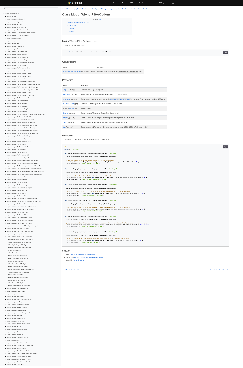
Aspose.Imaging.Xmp (13, 340)
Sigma (65, 118)
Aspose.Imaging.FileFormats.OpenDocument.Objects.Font (24, 168)
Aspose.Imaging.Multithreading (16, 318)
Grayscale (66, 99)
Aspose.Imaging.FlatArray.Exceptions (18, 228)
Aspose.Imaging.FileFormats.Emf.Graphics (20, 136)
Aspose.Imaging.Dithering (14, 38)
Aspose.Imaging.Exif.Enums (15, 46)
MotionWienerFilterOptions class (78, 22)
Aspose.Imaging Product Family (76, 9)
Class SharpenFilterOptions (16, 283)
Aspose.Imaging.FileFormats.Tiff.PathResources (21, 206)
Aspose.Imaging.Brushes (14, 24)
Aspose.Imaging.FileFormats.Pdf (16, 177)
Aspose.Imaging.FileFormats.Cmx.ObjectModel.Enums (23, 84)
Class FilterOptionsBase (15, 261)
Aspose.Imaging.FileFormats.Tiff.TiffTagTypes (20, 209)
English (163, 3)
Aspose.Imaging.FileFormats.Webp (17, 212)
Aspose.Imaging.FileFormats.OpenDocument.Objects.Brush (25, 166)
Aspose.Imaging (11, 16)
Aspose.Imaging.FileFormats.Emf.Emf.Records (21, 122)
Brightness (67, 94)
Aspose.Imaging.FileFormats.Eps (17, 138)
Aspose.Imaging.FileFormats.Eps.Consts (19, 141)
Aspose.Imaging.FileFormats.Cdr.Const (18, 68)
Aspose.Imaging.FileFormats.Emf (17, 111)
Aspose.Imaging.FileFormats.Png (17, 179)
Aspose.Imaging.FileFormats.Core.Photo (19, 92)
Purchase (116, 3)
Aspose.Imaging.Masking (14, 302)
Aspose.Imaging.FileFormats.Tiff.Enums (19, 196)
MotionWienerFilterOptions (72, 71)
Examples (70, 31)
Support (124, 3)
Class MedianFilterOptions (16, 275)
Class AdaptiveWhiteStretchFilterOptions (20, 239)
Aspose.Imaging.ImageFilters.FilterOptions (19, 236)
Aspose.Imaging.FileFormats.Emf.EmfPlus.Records (22, 130)
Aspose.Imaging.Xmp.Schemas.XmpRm (19, 362)
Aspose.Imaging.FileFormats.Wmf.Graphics (20, 220)
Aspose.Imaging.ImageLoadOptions (17, 288)
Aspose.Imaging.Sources (14, 332)
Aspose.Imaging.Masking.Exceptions (18, 304)
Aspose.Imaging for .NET (12, 13)
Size (64, 122)
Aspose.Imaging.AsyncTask (15, 22)
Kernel (71, 108)
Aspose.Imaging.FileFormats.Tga (17, 190)
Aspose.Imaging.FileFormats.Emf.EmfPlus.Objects (22, 128)
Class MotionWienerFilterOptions (18, 277)
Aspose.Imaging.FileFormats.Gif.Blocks (18, 147)
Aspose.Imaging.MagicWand (15, 296)
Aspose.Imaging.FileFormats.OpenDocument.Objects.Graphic (25, 171)
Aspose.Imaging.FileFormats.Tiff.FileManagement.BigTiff (24, 201)
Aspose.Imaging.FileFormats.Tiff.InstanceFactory (21, 204)
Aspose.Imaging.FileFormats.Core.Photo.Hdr (20, 95)
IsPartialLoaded (68, 104)
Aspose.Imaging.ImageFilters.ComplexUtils (20, 231)
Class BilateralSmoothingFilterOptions (19, 247)
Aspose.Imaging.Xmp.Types (15, 364)
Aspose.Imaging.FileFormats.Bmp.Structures (20, 62)
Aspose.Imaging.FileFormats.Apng (17, 51)
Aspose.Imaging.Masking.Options (17, 307)
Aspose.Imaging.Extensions (15, 49)
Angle (65, 90)
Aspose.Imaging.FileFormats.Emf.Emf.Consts (20, 117)
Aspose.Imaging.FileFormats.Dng (17, 106)
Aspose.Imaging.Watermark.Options (17, 337)
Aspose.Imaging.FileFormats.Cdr (17, 65)
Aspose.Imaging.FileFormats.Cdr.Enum (18, 71)
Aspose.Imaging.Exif (13, 43)
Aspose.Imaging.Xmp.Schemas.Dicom (18, 343)
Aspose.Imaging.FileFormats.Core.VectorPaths (21, 98)
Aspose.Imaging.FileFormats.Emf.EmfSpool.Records (22, 133)
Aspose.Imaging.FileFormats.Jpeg (17, 152)
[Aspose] (75, 2)
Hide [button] (100, 19)
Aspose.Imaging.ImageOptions (16, 291)
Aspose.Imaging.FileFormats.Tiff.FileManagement (22, 198)
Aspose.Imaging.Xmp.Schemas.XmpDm (19, 356)
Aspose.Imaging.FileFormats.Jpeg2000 (18, 155)
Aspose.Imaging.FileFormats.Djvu (17, 103)
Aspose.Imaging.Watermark (15, 334)
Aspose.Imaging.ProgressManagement (18, 323)
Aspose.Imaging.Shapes (14, 326)
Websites (133, 3)
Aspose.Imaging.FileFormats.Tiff (16, 193)
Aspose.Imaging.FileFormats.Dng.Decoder (19, 109)
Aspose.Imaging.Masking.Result (16, 310)
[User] (168, 3)
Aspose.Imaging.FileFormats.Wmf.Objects (19, 223)
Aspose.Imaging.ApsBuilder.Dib (16, 19)
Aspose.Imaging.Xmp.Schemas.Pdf (17, 348)
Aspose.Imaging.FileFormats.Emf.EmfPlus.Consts (22, 125)
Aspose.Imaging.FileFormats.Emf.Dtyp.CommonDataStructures (26, 114)
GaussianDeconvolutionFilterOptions (82, 255)
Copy (225, 52)
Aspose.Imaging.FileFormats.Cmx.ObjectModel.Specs (23, 87)
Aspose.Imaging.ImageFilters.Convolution (19, 234)
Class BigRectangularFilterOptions (18, 245)
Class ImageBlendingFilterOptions (18, 272)
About (141, 3)
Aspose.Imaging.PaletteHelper (16, 321)
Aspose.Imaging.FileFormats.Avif (17, 54)
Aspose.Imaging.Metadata (14, 315)
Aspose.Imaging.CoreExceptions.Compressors (21, 30)
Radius (65, 113)
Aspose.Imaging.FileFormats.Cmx (17, 79)
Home (64, 9)
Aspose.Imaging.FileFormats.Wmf (17, 215)
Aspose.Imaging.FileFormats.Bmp (17, 60)
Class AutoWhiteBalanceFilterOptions (19, 242)
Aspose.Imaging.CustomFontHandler (18, 35)
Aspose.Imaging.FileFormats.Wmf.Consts (19, 217)
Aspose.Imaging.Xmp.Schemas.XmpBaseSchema (22, 353)
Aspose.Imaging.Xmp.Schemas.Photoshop (19, 351)
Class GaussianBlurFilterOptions (18, 266)
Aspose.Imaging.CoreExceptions (16, 27)
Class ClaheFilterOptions (15, 253)
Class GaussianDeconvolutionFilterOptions (21, 269)
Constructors (71, 25)
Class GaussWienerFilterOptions (18, 264)
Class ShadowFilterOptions (16, 280)
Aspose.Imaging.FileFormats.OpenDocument (20, 158)
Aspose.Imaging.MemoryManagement (18, 313)
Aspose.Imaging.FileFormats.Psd (17, 182)
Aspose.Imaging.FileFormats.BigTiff (17, 57)
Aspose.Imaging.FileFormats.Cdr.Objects (19, 73)
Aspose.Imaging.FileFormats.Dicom (17, 100)
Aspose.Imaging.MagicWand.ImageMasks (19, 299)
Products (107, 3)
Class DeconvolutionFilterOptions (18, 258)
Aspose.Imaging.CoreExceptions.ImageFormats (21, 32)
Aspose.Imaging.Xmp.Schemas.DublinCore (20, 345)
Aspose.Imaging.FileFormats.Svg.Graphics (19, 187)
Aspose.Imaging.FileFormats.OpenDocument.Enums (22, 160)
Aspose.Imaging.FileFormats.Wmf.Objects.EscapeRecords (24, 226)
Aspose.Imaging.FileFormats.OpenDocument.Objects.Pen (24, 174)
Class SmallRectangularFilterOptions (19, 285)
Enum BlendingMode (14, 250)
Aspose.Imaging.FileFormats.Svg (17, 185)
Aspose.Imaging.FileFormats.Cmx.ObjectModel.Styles (23, 90)
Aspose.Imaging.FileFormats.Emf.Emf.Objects (20, 119)
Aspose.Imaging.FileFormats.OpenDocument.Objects (23, 163)
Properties (70, 28)
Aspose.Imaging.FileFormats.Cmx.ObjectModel (21, 81)
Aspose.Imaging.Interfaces (15, 294)
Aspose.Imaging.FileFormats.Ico (16, 149)
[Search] (173, 3)
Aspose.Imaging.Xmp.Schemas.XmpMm (19, 359)
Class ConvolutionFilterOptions (17, 255)
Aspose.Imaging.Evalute (14, 41)
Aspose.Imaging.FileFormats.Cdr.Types (18, 76)
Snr (64, 127)
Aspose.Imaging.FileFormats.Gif (16, 144)
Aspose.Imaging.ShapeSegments (17, 329)
